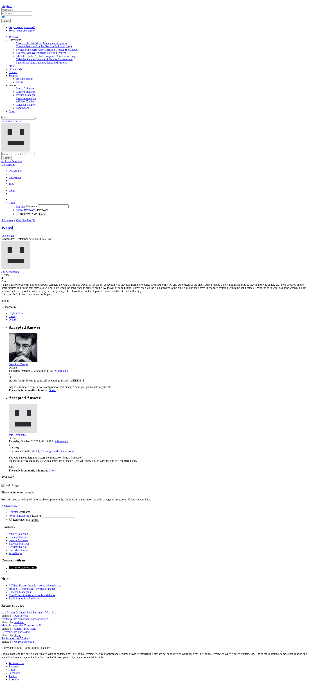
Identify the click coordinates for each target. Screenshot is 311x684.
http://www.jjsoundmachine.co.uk (55, 451)
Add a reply (8, 220)
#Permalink (61, 370)
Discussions (8, 164)
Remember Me (28, 213)
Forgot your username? (22, 30)
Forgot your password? (22, 27)
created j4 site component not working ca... (25, 618)
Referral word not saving (15, 631)
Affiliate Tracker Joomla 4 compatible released (35, 585)
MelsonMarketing (24, 641)
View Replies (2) (25, 220)
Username (31, 206)
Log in (6, 21)
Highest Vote (16, 313)
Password (42, 209)
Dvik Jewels (21, 615)
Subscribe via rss (11, 121)
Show (52, 390)
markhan (19, 622)
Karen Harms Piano (25, 628)
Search (6, 158)
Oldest (12, 319)
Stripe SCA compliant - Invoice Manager (32, 588)
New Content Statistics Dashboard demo (32, 595)
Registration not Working (15, 638)
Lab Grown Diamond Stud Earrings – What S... (28, 612)
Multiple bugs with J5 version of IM (21, 625)
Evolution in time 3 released (24, 598)
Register (7, 6)
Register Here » (10, 505)
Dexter (17, 635)
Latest (12, 316)
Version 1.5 (7, 235)
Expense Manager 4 (20, 591)
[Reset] (36, 118)
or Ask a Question (11, 161)
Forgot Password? (26, 209)
